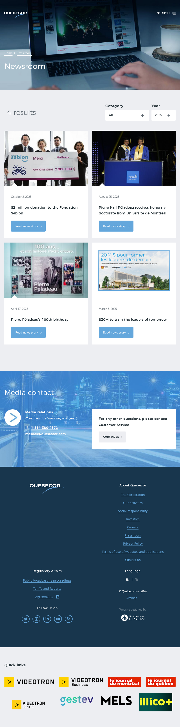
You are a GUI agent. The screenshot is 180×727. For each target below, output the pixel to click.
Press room (133, 535)
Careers (133, 527)
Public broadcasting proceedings (47, 580)
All (111, 115)
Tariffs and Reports (47, 588)
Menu (165, 13)
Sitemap (131, 598)
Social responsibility (133, 511)
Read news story (27, 226)
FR (158, 13)
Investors (133, 519)
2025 (158, 115)
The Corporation (133, 495)
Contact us (111, 436)
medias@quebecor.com (45, 434)
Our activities (133, 503)
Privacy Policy (133, 543)
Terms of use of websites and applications (133, 551)
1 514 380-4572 (44, 428)
